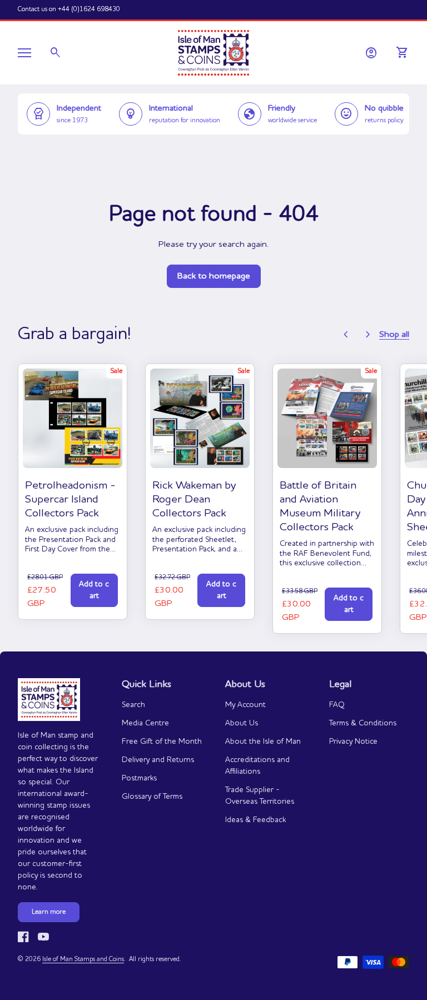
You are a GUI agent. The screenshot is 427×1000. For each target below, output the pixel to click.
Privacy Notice (353, 741)
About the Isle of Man (263, 741)
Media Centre (145, 723)
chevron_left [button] (345, 334)
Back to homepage (213, 276)
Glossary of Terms (152, 796)
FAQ (337, 705)
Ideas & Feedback (255, 820)
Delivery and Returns (158, 760)
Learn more (49, 912)
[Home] (213, 51)
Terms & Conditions (362, 723)
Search (133, 705)
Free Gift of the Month (162, 741)
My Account (245, 705)
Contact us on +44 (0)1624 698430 (69, 9)
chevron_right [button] (368, 334)
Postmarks (139, 778)
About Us (241, 723)
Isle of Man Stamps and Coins (83, 959)
